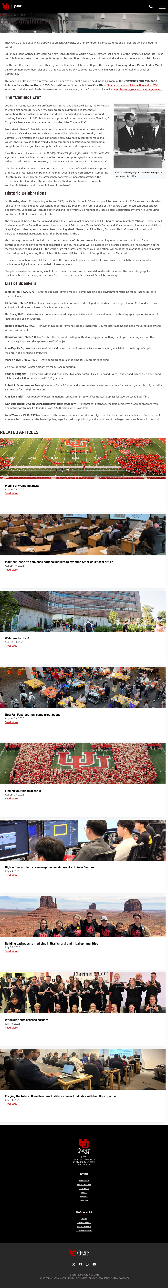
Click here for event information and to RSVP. (132, 85)
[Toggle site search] (151, 6)
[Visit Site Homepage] (84, 1153)
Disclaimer (81, 1278)
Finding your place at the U (23, 791)
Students (84, 1188)
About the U (104, 1278)
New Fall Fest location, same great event (32, 715)
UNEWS (84, 1218)
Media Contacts (121, 1278)
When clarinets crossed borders (26, 1020)
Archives (84, 1196)
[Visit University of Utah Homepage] (5, 6)
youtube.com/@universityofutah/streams (138, 89)
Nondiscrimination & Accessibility (57, 1278)
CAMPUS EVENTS (84, 1222)
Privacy (93, 1278)
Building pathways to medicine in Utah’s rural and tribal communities (51, 944)
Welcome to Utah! (17, 638)
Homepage (84, 1180)
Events (4, 15)
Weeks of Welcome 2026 (22, 486)
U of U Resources (84, 1230)
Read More (11, 493)
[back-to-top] (164, 1281)
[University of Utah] (84, 1253)
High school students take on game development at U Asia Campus (49, 867)
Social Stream (84, 1226)
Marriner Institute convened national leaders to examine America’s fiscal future (59, 562)
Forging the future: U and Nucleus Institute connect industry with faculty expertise (60, 1096)
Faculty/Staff (84, 1184)
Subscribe (84, 1200)
